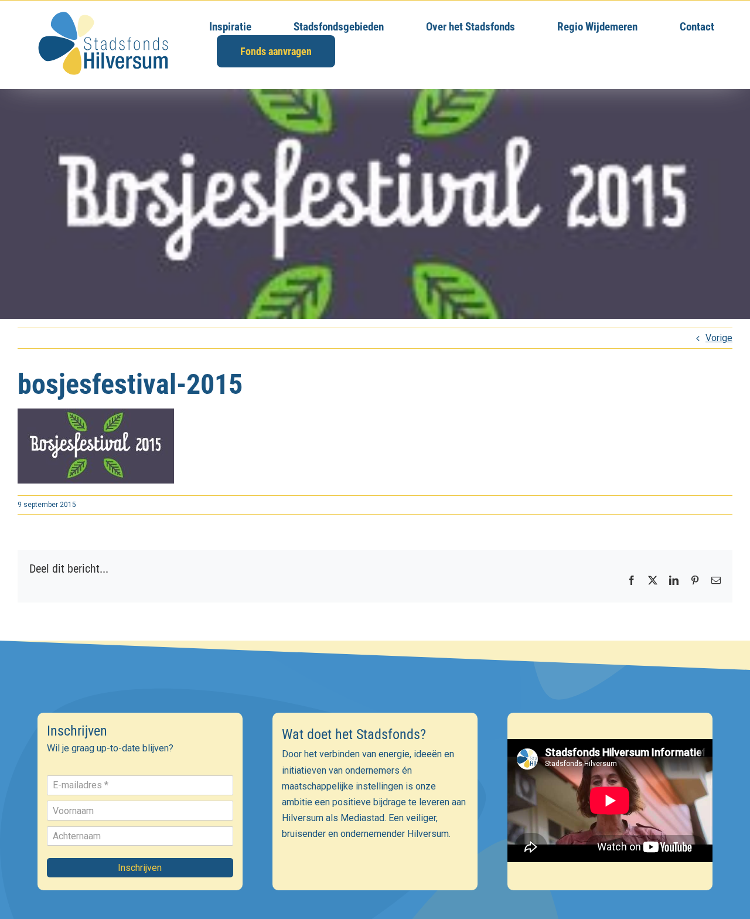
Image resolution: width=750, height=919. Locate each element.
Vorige (718, 337)
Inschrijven (140, 867)
